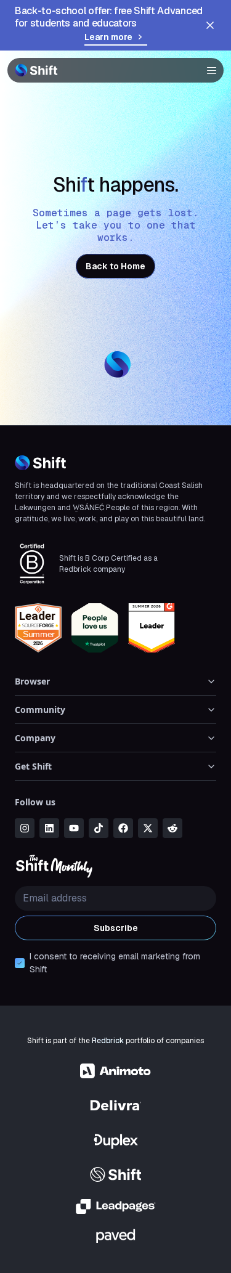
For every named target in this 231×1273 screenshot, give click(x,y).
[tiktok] (98, 828)
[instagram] (24, 828)
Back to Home (115, 266)
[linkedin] (49, 828)
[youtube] (74, 828)
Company (35, 738)
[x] (148, 828)
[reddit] (172, 828)
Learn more (108, 37)
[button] (208, 70)
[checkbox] (20, 963)
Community (40, 709)
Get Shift (33, 766)
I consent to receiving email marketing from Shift (115, 963)
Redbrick (108, 1041)
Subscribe (116, 927)
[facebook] (123, 828)
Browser (32, 681)
